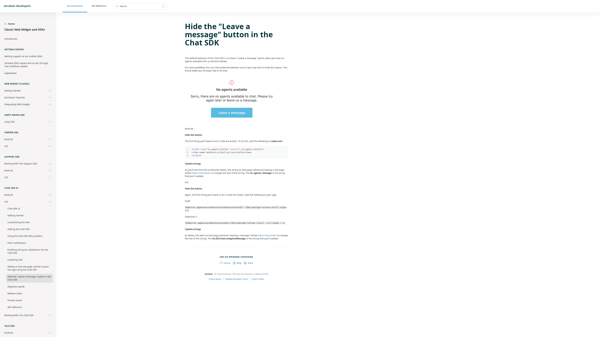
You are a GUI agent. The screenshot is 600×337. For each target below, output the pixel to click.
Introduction (11, 38)
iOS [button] (6, 146)
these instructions (201, 172)
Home (11, 23)
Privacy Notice (215, 279)
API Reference (99, 5)
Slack (250, 262)
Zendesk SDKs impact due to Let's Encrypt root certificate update (26, 65)
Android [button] (8, 139)
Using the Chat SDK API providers (25, 235)
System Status (258, 279)
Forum (227, 262)
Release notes (15, 293)
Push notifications (17, 242)
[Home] (17, 6)
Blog (239, 262)
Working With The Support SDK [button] (20, 163)
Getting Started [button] (12, 90)
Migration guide (16, 286)
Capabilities (10, 73)
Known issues (15, 300)
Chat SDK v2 (14, 208)
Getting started (15, 215)
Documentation (75, 5)
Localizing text (15, 259)
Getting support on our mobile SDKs (23, 56)
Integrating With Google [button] (17, 104)
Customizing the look (19, 222)
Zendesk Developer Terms (236, 279)
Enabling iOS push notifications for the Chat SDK (28, 251)
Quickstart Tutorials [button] (14, 97)
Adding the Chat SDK (19, 229)
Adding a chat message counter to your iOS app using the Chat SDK (28, 268)
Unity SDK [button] (9, 121)
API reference (15, 307)
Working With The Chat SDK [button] (18, 315)
